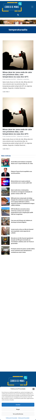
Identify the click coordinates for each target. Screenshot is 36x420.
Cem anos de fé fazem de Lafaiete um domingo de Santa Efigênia (21, 221)
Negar (18, 409)
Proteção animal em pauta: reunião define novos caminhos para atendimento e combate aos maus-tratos (23, 250)
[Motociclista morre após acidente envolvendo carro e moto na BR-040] (5, 182)
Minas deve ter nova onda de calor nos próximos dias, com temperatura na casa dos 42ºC (17, 74)
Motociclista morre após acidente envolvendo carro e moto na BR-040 (21, 182)
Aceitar (18, 404)
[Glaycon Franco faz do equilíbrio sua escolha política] (5, 172)
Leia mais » (6, 91)
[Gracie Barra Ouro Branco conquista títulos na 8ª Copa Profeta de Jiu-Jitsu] (5, 162)
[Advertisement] (18, 274)
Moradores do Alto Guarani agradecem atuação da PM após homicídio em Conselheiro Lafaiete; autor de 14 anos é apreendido (22, 240)
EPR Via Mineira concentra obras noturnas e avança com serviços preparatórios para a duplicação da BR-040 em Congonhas (22, 211)
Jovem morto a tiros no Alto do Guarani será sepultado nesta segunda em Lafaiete (22, 231)
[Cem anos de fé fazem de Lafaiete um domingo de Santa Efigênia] (5, 221)
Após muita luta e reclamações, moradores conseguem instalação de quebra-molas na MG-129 (21, 191)
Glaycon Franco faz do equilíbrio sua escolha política (21, 172)
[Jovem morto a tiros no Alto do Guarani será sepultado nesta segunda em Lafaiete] (5, 231)
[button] (33, 389)
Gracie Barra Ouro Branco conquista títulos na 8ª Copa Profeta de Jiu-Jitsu (22, 162)
